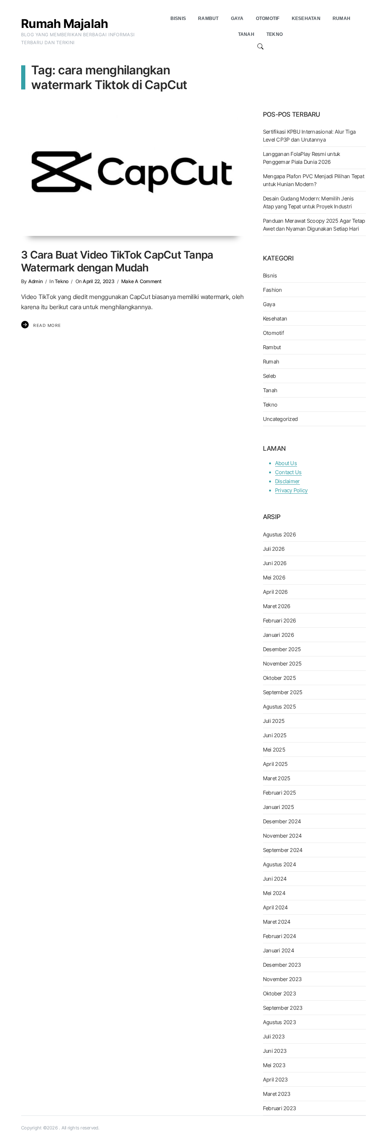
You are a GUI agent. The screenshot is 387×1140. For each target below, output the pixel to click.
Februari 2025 (279, 792)
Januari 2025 (278, 807)
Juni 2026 (274, 563)
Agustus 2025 (279, 706)
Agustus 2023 (279, 1022)
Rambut (272, 347)
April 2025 (275, 764)
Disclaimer (287, 481)
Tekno (61, 281)
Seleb (269, 376)
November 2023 (282, 979)
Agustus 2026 (279, 534)
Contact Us (288, 472)
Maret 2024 (277, 921)
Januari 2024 (278, 950)
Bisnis (270, 275)
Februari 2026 (279, 620)
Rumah (271, 361)
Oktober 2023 (279, 993)
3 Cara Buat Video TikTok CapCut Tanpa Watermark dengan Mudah (117, 261)
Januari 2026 (278, 635)
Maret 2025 (277, 778)
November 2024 (282, 835)
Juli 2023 (274, 1036)
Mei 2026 (274, 577)
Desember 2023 (282, 964)
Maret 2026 (277, 606)
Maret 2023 (277, 1094)
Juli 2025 (274, 721)
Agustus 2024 (279, 864)
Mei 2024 (274, 893)
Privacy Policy (291, 490)
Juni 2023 (274, 1051)
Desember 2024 (282, 821)
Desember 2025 (282, 649)
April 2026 (275, 591)
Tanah (270, 390)
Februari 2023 (279, 1108)
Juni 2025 (274, 735)
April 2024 (275, 907)
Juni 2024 (274, 878)
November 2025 (282, 663)
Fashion (272, 290)
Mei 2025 (274, 749)
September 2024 (283, 850)
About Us (286, 463)
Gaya (269, 304)
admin (35, 281)
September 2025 (283, 692)
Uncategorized (280, 419)
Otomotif (273, 333)
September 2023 (283, 1007)
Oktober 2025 (279, 678)
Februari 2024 (279, 936)
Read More (47, 325)
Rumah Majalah (64, 23)
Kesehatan (275, 318)
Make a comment (141, 281)
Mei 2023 (274, 1065)
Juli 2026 (274, 548)
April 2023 (275, 1079)
